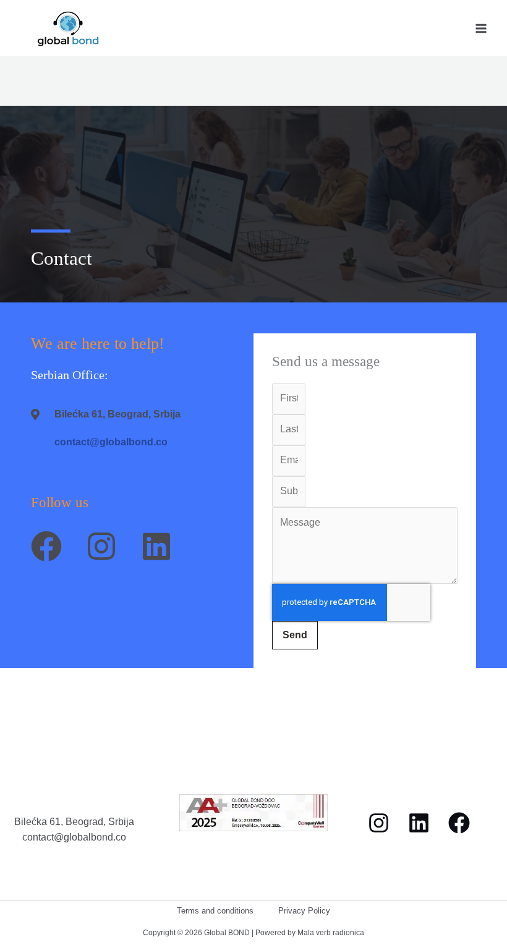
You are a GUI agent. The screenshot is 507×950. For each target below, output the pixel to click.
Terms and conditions (215, 910)
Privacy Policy (304, 910)
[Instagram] (379, 823)
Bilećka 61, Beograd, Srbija (74, 821)
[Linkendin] (419, 823)
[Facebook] (459, 823)
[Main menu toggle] (481, 28)
